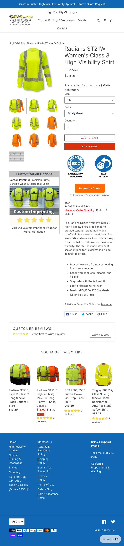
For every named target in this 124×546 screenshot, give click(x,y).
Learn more (106, 304)
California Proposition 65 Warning (100, 467)
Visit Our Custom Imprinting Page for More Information (34, 229)
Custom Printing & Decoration (15, 458)
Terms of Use (46, 484)
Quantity (69, 120)
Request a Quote (89, 188)
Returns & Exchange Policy (44, 450)
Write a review (100, 335)
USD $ (16, 521)
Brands (13, 467)
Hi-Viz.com (109, 530)
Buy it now (89, 146)
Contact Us (45, 442)
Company (15, 472)
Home (12, 442)
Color (67, 107)
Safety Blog (45, 489)
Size (67, 93)
